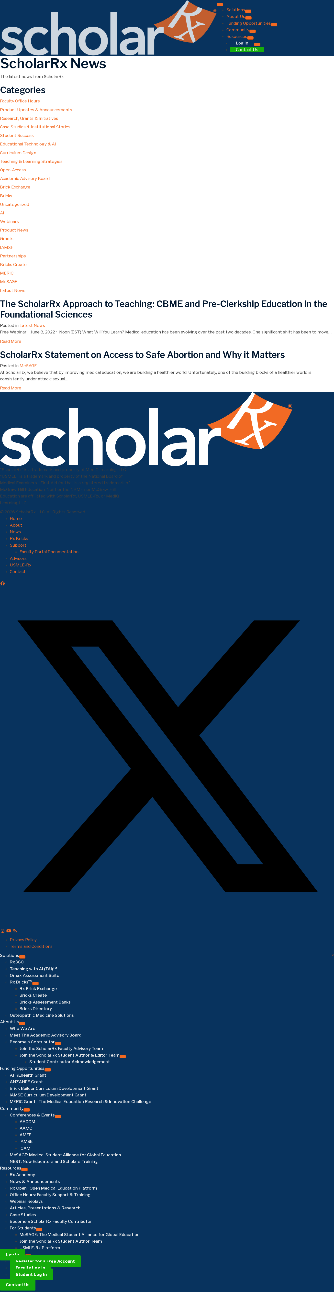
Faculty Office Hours (20, 101)
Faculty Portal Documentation (49, 551)
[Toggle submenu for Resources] (24, 1169)
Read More (10, 341)
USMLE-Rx (20, 565)
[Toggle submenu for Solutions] (248, 11)
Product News (14, 230)
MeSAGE (8, 281)
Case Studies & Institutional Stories (35, 126)
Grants (6, 238)
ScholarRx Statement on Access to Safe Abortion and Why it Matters (142, 354)
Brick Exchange (15, 187)
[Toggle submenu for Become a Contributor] (58, 1043)
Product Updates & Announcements (36, 109)
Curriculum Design (18, 152)
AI (2, 212)
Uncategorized (14, 204)
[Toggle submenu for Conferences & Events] (283, 42)
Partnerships (13, 256)
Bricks (6, 195)
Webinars (9, 221)
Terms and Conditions (31, 946)
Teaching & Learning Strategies (31, 161)
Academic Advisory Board (25, 178)
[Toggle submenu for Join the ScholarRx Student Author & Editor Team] (123, 1056)
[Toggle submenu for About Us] (248, 18)
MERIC (6, 273)
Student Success (17, 135)
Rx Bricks (19, 538)
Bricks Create (13, 264)
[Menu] (220, 4)
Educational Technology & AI (28, 144)
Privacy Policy (23, 939)
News (15, 531)
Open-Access (13, 169)
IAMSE (6, 247)
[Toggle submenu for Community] (26, 1110)
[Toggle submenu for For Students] (265, 102)
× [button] (333, 955)
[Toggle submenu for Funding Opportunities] (48, 1069)
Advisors (18, 558)
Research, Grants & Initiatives (29, 118)
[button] (2, 583)
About (16, 525)
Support (18, 545)
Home (16, 518)
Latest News (12, 290)
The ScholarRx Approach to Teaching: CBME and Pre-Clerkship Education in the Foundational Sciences (163, 309)
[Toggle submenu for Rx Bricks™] (35, 983)
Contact (18, 571)
